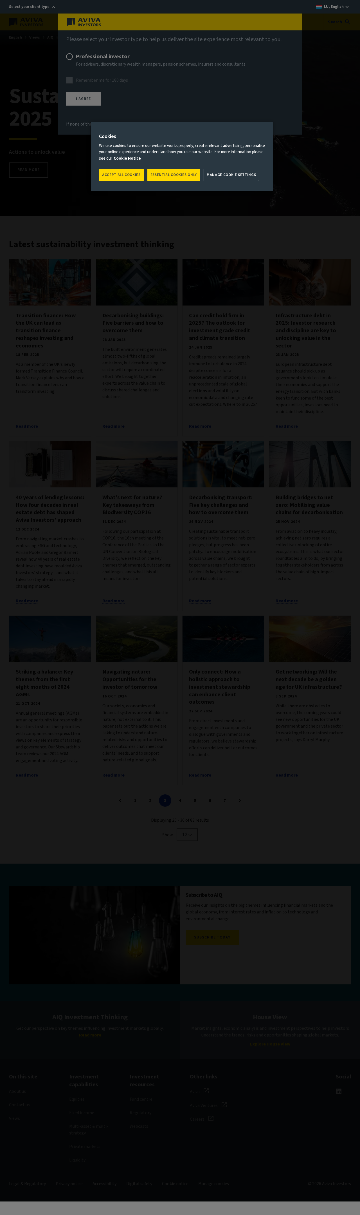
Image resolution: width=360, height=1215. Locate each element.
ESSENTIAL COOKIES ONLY (173, 174)
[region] (182, 157)
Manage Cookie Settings (231, 174)
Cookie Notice (127, 158)
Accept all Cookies (121, 174)
